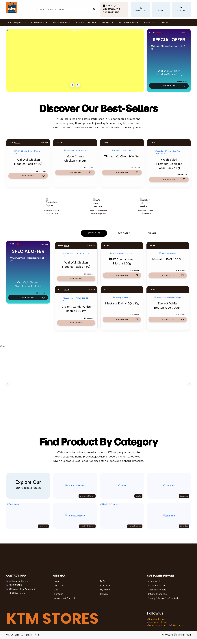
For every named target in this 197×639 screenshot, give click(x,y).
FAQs (102, 581)
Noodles (106, 22)
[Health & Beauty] (75, 515)
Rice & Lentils (37, 22)
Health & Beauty (127, 22)
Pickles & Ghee (60, 22)
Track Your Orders (157, 589)
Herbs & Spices (15, 22)
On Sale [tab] (152, 233)
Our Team (105, 585)
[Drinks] (122, 485)
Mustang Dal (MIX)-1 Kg (122, 303)
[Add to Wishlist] (184, 85)
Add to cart (169, 86)
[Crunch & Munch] (75, 485)
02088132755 (111, 12)
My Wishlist (105, 589)
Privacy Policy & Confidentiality (164, 598)
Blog (56, 589)
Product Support (156, 585)
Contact (58, 594)
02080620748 (111, 8)
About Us (58, 585)
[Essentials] (169, 485)
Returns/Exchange (157, 594)
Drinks (165, 22)
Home (57, 581)
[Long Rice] (169, 515)
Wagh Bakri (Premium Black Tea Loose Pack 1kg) (168, 163)
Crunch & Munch (85, 22)
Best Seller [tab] (94, 233)
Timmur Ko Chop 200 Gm (122, 156)
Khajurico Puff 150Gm (167, 259)
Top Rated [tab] (124, 233)
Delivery (104, 594)
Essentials (149, 22)
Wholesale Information (65, 598)
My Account (154, 581)
